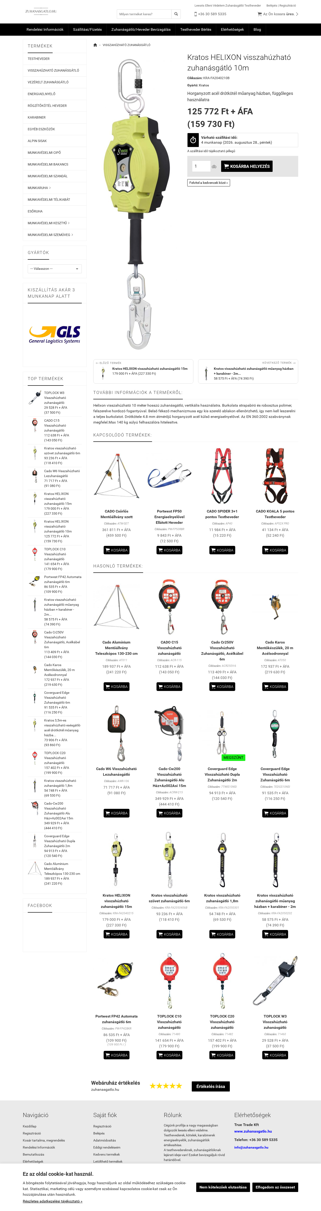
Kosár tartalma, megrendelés (44, 1140)
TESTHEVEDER (39, 59)
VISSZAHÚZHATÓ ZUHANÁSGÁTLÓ (53, 70)
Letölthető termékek (107, 1161)
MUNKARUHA (39, 188)
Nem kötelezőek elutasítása (223, 1187)
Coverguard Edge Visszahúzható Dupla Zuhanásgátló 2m (59, 841)
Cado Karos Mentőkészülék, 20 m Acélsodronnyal (59, 670)
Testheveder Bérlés (195, 29)
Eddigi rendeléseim (106, 1147)
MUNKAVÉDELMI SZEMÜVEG (50, 235)
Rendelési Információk (45, 29)
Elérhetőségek (232, 29)
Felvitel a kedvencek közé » (208, 183)
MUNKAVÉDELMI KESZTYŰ (48, 223)
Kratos (204, 85)
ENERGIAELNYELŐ (41, 94)
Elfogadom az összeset (275, 1187)
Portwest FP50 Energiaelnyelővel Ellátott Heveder (169, 517)
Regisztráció (287, 5)
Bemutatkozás (33, 1154)
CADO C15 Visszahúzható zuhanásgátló (55, 425)
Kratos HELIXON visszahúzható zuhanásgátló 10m (58, 526)
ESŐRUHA (35, 211)
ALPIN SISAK (37, 141)
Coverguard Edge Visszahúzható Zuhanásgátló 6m (57, 697)
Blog (257, 29)
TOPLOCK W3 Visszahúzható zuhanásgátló (55, 398)
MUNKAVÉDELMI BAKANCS (48, 164)
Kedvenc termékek (106, 1154)
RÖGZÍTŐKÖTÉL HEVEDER (47, 106)
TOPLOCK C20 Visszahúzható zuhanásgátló (55, 758)
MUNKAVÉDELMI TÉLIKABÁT (49, 199)
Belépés (271, 5)
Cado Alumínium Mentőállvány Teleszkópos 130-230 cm (62, 868)
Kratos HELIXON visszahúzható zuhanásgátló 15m (58, 498)
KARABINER (37, 117)
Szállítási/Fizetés (87, 29)
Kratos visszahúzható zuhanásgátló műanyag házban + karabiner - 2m (275, 901)
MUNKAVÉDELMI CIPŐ (44, 152)
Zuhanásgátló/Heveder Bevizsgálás (141, 29)
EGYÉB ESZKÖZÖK (41, 129)
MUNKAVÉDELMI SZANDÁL (48, 176)
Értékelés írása (210, 1086)
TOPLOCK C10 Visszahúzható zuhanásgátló (55, 554)
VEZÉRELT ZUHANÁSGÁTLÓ (48, 82)
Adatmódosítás (104, 1140)
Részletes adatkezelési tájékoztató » (52, 1201)
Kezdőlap (29, 1126)
